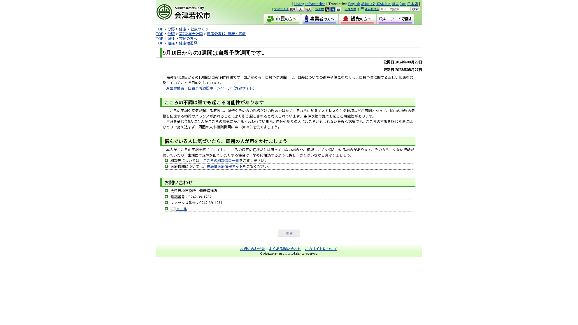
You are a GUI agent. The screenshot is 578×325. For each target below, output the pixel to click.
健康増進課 (188, 43)
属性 (171, 38)
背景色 (319, 9)
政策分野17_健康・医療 (226, 33)
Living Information (309, 3)
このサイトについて (321, 248)
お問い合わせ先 (252, 248)
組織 (171, 43)
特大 (310, 9)
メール (181, 208)
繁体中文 (383, 3)
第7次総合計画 (191, 33)
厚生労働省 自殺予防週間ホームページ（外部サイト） (211, 88)
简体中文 (368, 3)
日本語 (412, 3)
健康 (182, 29)
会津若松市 (194, 12)
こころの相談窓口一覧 (221, 160)
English (354, 3)
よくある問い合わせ (285, 248)
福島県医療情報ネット (225, 166)
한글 (395, 3)
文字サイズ (281, 9)
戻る (289, 233)
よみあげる (372, 9)
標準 (294, 9)
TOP (159, 29)
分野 (171, 29)
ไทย (403, 3)
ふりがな (350, 9)
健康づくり (200, 29)
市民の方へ (188, 38)
